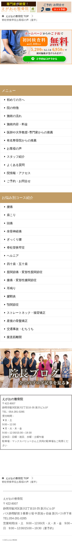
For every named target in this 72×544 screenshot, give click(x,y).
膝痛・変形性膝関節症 (22, 280)
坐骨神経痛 (14, 231)
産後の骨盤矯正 (17, 321)
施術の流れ (14, 116)
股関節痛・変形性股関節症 (24, 272)
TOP (17, 16)
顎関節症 (13, 304)
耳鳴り (11, 288)
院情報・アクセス (19, 173)
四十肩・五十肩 (17, 264)
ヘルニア (13, 255)
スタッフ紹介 (16, 156)
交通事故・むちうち (20, 329)
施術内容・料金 (17, 124)
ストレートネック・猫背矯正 (26, 312)
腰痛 (10, 207)
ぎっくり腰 (14, 239)
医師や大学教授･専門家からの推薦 (30, 132)
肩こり (11, 215)
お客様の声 (14, 148)
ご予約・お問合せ (19, 181)
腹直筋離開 (14, 337)
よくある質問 (16, 165)
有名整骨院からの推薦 (22, 140)
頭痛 (10, 223)
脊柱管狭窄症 (16, 247)
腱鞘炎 (11, 296)
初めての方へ (16, 99)
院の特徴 (13, 108)
